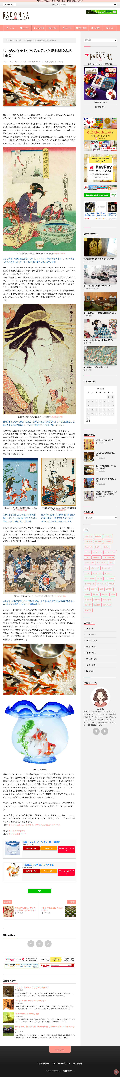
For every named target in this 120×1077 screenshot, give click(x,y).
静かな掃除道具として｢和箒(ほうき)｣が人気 (99, 259)
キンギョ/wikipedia (17, 830)
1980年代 (88, 547)
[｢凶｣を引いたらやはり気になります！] (8, 1004)
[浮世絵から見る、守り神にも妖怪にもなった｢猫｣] (8, 911)
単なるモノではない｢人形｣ (105, 440)
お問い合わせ (43, 1063)
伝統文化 (46, 61)
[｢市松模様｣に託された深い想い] (70, 911)
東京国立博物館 (57, 417)
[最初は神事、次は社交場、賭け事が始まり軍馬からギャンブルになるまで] (8, 1030)
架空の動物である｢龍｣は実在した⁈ (96, 367)
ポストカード (89, 578)
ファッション (106, 568)
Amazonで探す (49, 848)
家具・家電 (82, 28)
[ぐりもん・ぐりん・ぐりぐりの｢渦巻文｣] (8, 991)
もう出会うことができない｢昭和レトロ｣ (97, 286)
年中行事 (88, 600)
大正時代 (96, 594)
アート (40, 61)
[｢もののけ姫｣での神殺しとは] (8, 1017)
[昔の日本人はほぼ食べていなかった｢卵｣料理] (89, 470)
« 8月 (88, 421)
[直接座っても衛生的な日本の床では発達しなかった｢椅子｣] (89, 496)
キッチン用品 (89, 563)
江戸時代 (60, 61)
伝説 (101, 589)
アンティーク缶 (110, 552)
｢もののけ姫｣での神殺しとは (27, 1013)
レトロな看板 (109, 578)
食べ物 (110, 28)
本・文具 (68, 28)
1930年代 (98, 536)
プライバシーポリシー (61, 1063)
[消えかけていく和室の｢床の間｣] (89, 457)
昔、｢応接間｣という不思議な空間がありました (100, 313)
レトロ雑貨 (39, 28)
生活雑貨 (97, 605)
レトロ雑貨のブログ (67, 1071)
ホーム (11, 28)
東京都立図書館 (59, 254)
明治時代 (53, 61)
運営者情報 (77, 1063)
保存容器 (109, 589)
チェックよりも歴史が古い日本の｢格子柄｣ (98, 340)
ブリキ (87, 573)
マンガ (99, 578)
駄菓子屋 (88, 610)
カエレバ (31, 844)
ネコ (86, 568)
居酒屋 (113, 594)
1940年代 (108, 536)
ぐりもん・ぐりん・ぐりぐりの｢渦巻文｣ (32, 987)
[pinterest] (39, 943)
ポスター (108, 573)
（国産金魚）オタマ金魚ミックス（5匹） (39, 865)
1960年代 (98, 541)
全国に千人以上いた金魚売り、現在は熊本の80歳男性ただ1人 (35, 825)
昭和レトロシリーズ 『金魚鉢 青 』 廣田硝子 (42, 842)
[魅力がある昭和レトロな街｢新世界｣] (89, 483)
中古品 (111, 584)
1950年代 (88, 541)
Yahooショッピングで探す (66, 849)
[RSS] (48, 943)
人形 (86, 589)
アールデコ (96, 557)
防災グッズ (107, 605)
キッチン (25, 28)
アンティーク (97, 552)
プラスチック (97, 573)
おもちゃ (53, 28)
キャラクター (101, 563)
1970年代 (108, 541)
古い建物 (96, 28)
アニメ (87, 552)
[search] (115, 4)
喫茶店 (87, 594)
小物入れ (105, 594)
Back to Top (60, 1050)
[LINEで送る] (39, 891)
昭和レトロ (107, 600)
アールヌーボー (108, 557)
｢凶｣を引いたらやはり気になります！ (31, 1000)
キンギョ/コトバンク (17, 834)
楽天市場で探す (31, 848)
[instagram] (30, 943)
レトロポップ (89, 584)
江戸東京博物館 (60, 596)
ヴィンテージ (101, 584)
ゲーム (111, 563)
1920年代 (88, 536)
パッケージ (95, 568)
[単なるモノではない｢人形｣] (89, 444)
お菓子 (106, 547)
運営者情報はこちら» (95, 725)
